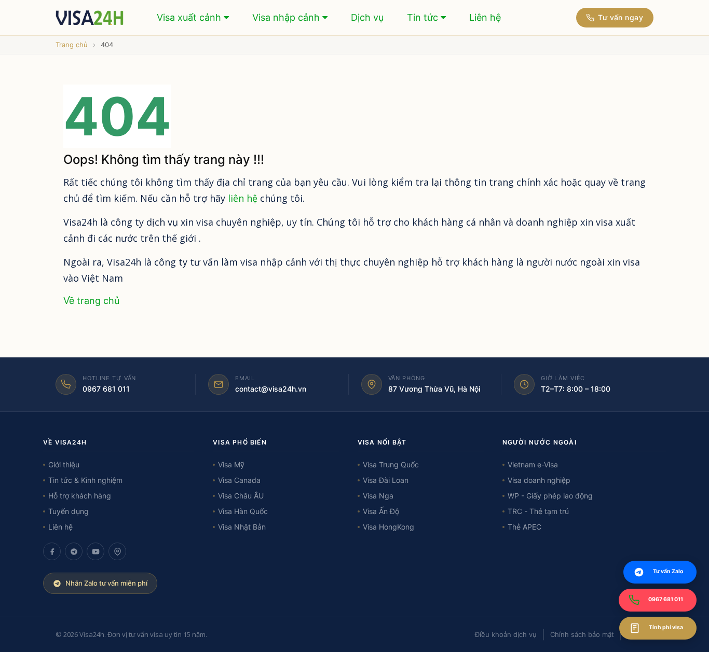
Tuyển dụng (68, 511)
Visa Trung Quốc (391, 464)
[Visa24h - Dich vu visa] (90, 17)
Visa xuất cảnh (190, 17)
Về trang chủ (91, 300)
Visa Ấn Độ (381, 511)
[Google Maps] (117, 551)
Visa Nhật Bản (242, 526)
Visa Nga (378, 495)
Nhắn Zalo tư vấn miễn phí (106, 583)
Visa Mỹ (231, 464)
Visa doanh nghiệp (539, 480)
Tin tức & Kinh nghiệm (85, 480)
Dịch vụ (367, 17)
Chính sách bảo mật (582, 634)
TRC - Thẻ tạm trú (538, 511)
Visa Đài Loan (385, 480)
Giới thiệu (63, 464)
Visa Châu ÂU (241, 495)
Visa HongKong (388, 526)
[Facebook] (52, 551)
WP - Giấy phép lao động (550, 495)
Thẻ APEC (524, 526)
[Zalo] (74, 551)
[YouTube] (95, 551)
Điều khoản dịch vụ (506, 634)
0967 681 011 (106, 388)
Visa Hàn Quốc (243, 511)
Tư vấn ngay (620, 17)
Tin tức (424, 17)
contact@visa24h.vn (270, 388)
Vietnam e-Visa (533, 464)
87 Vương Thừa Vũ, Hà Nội (434, 388)
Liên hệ (485, 17)
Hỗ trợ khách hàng (79, 495)
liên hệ (242, 198)
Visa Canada (239, 480)
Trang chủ (72, 44)
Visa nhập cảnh (287, 17)
